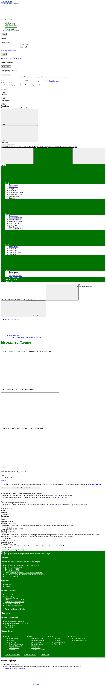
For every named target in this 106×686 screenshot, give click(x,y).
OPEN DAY (45, 655)
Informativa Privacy (11, 598)
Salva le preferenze (17, 550)
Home (81, 285)
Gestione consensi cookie (13, 605)
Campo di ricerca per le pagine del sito (13, 299)
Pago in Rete (9, 627)
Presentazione (13, 638)
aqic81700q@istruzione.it (26, 573)
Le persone (12, 642)
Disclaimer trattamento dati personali (13, 668)
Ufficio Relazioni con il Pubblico (15, 600)
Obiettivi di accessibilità (12, 604)
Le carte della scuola (15, 646)
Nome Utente (24, 45)
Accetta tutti (32, 488)
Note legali (8, 596)
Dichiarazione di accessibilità (14, 602)
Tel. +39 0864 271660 (15, 567)
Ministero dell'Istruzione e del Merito (17, 623)
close (3, 165)
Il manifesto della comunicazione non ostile (27, 337)
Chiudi (3, 92)
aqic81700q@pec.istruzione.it (27, 574)
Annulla (4, 145)
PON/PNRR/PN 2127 (12, 655)
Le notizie (57, 638)
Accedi (4, 34)
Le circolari (57, 640)
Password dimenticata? (8, 51)
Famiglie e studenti (37, 640)
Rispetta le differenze (12, 319)
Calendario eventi (59, 642)
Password (23, 47)
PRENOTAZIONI (30, 655)
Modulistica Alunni (37, 638)
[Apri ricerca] (88, 156)
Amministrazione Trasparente (14, 621)
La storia (12, 650)
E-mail (22, 77)
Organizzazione (14, 648)
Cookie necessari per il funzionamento (13, 503)
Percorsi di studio (37, 644)
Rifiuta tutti (17, 488)
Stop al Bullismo (14, 335)
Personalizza (5, 488)
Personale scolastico (37, 642)
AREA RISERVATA (38, 650)
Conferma (11, 145)
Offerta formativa (79, 638)
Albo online (58, 644)
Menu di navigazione (39, 316)
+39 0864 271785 (14, 571)
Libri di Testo (35, 646)
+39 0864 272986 (14, 569)
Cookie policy (9, 594)
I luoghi (11, 640)
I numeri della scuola (16, 644)
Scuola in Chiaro (10, 625)
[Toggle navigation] (17, 156)
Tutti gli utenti (35, 648)
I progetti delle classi (80, 640)
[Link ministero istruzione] (10, 3)
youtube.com (5, 508)
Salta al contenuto (6, 2)
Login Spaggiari (53, 81)
